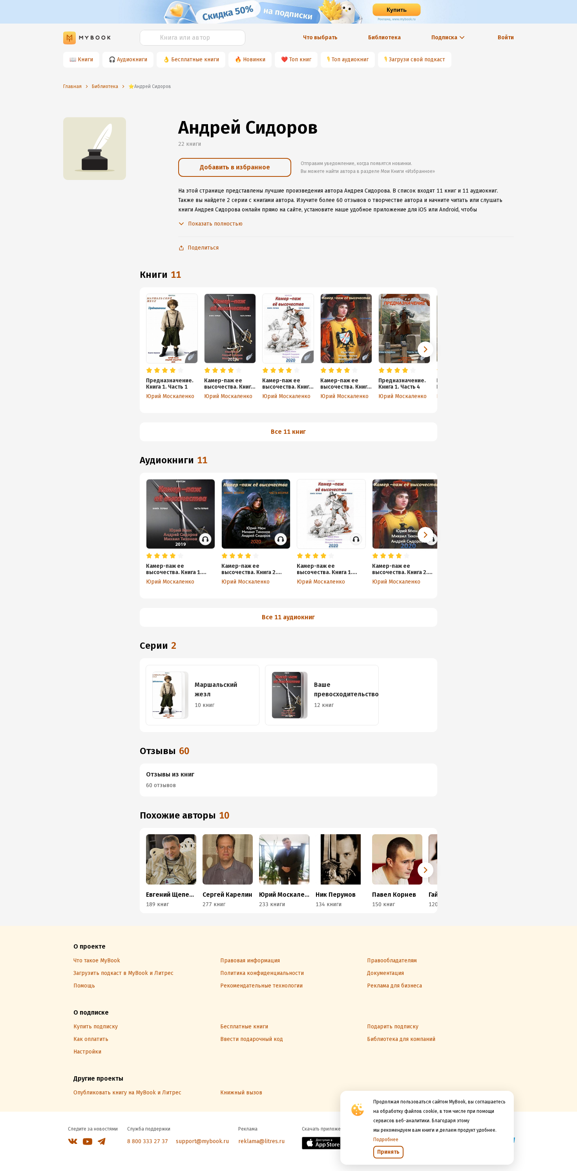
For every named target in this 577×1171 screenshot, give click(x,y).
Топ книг (300, 59)
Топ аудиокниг (350, 59)
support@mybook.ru (202, 1141)
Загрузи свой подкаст (417, 59)
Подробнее (385, 1139)
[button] (425, 349)
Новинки (254, 59)
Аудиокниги (132, 59)
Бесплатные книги (195, 59)
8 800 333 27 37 (147, 1141)
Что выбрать (320, 37)
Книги (85, 59)
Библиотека (384, 37)
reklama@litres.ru (261, 1141)
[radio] (149, 370)
